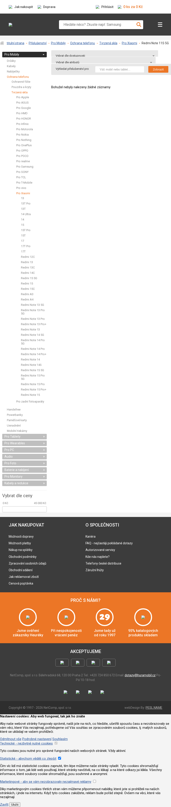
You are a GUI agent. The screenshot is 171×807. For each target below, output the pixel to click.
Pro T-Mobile (24, 182)
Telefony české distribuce (103, 563)
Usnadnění (14, 425)
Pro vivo (21, 188)
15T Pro (26, 230)
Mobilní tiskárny (17, 431)
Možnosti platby (20, 543)
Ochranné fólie (21, 81)
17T (23, 251)
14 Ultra (26, 214)
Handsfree (13, 409)
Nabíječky (13, 71)
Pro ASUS (22, 102)
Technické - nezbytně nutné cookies (26, 743)
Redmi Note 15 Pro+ (33, 389)
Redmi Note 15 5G (32, 370)
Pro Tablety (12, 436)
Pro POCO (22, 156)
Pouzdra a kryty (21, 87)
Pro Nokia (22, 134)
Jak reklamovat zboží (24, 577)
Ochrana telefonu (82, 43)
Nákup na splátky (21, 550)
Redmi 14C (28, 272)
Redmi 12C (28, 256)
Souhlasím (60, 739)
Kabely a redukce (16, 483)
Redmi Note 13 (30, 329)
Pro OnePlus (24, 145)
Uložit (14, 804)
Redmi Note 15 (30, 394)
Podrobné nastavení (36, 739)
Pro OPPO (22, 150)
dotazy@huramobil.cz (140, 675)
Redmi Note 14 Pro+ (33, 354)
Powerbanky (15, 415)
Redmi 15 (27, 283)
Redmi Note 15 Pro (33, 384)
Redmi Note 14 (30, 359)
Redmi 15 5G (29, 278)
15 (22, 224)
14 (22, 219)
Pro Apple (22, 97)
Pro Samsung (24, 166)
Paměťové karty (17, 420)
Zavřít (4, 805)
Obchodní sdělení (21, 570)
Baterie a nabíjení (16, 470)
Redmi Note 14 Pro (33, 348)
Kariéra (91, 536)
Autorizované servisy (100, 550)
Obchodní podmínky (23, 557)
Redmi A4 (27, 299)
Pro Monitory (13, 476)
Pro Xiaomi (129, 43)
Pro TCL (21, 177)
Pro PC (9, 450)
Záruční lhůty (95, 570)
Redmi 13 (27, 262)
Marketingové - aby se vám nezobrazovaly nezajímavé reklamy (45, 782)
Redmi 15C (28, 288)
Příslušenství (38, 43)
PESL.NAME (154, 707)
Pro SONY (22, 172)
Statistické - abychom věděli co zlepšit (28, 759)
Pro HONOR (23, 118)
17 (22, 240)
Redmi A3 (27, 294)
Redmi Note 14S (31, 364)
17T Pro (26, 246)
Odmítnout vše (10, 739)
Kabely (11, 66)
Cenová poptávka (21, 583)
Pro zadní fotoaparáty (30, 401)
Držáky (11, 60)
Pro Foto (10, 463)
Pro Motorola (24, 129)
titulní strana (15, 43)
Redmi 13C (28, 267)
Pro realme (23, 161)
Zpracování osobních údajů (27, 563)
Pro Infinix (22, 124)
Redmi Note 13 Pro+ (33, 324)
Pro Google (23, 108)
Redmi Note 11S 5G (155, 43)
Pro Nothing (23, 140)
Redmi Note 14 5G (32, 334)
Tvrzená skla (108, 43)
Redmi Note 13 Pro (33, 318)
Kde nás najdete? (98, 557)
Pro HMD (22, 113)
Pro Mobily (58, 43)
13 (22, 198)
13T (23, 208)
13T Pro (26, 203)
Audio (8, 456)
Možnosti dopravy (21, 536)
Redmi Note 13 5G (32, 304)
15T (23, 235)
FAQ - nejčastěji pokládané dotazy (109, 543)
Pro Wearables (14, 443)
